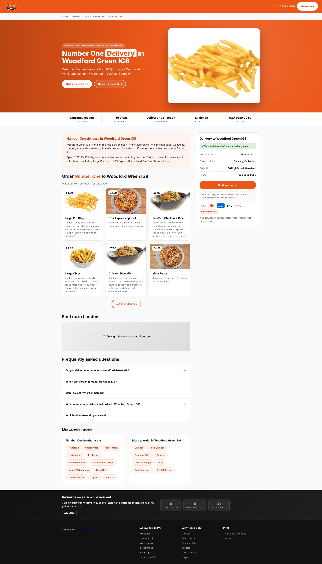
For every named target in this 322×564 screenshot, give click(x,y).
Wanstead (73, 447)
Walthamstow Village (103, 462)
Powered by (68, 529)
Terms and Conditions (234, 533)
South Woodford (77, 462)
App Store (69, 513)
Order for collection (110, 84)
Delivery (76, 16)
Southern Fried (142, 455)
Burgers (161, 455)
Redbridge (93, 455)
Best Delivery (164, 470)
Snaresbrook (91, 447)
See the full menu (126, 304)
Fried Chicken (157, 447)
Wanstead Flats (76, 477)
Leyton (94, 477)
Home (65, 16)
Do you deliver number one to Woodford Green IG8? (97, 370)
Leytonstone (75, 455)
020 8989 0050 (286, 6)
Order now (307, 6)
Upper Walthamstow (79, 470)
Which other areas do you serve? (86, 415)
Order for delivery (77, 84)
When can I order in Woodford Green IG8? (91, 381)
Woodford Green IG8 (94, 16)
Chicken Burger (143, 462)
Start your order (228, 185)
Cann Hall (101, 470)
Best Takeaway (143, 470)
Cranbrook (110, 477)
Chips (160, 462)
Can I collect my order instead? (85, 392)
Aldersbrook (111, 447)
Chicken (139, 447)
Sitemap (227, 538)
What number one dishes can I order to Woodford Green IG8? (103, 404)
